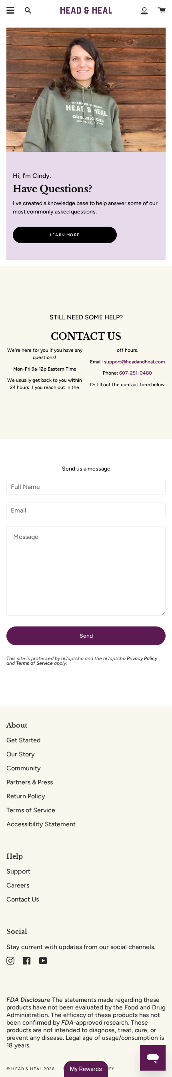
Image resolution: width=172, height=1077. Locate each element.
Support (18, 871)
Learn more (65, 234)
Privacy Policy (142, 658)
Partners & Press (29, 782)
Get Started (23, 740)
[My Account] (144, 10)
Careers (17, 885)
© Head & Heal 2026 (30, 1068)
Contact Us (22, 899)
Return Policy (25, 796)
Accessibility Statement (41, 824)
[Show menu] (10, 10)
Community (23, 768)
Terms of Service (34, 663)
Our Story (20, 754)
